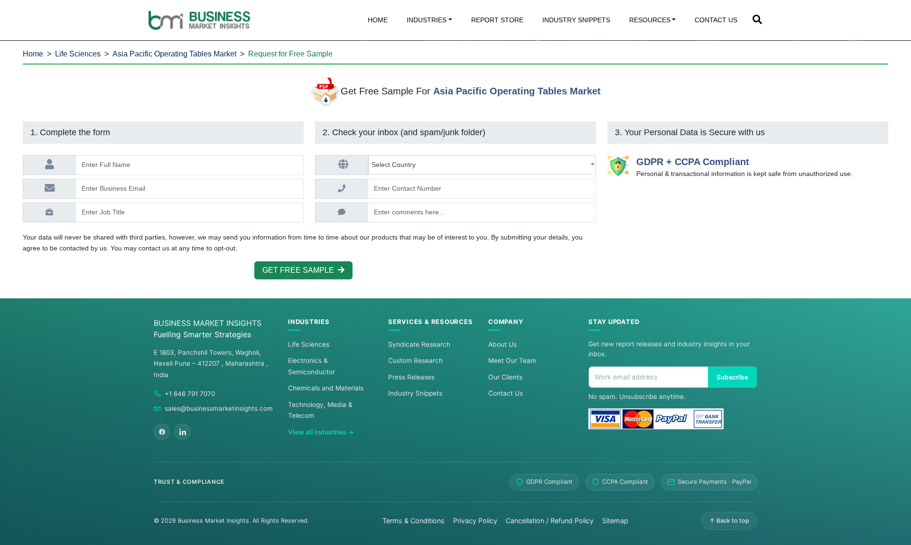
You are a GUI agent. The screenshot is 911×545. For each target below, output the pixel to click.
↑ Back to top (729, 520)
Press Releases (411, 377)
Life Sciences (78, 54)
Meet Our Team (512, 360)
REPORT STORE (497, 20)
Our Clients (505, 377)
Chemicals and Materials (325, 388)
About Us (502, 344)
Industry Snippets (415, 393)
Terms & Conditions (413, 521)
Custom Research (415, 360)
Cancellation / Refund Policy (550, 521)
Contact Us (505, 393)
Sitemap (615, 521)
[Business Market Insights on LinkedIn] (183, 432)
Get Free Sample (300, 270)
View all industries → (321, 432)
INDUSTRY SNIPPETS (576, 20)
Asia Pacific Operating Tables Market (174, 54)
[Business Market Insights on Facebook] (162, 432)
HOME (378, 20)
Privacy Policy (475, 521)
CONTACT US (716, 20)
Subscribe (732, 377)
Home (33, 54)
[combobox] (482, 165)
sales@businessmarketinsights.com (219, 408)
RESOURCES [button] (649, 20)
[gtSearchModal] (757, 20)
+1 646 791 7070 (190, 393)
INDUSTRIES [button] (426, 20)
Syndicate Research (419, 344)
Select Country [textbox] (395, 164)
